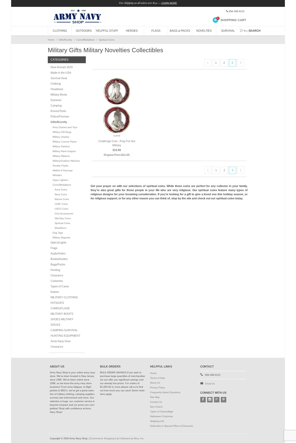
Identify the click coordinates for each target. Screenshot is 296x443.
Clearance (57, 275)
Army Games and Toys (65, 127)
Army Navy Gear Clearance (61, 344)
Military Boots (59, 94)
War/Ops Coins (63, 218)
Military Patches (61, 146)
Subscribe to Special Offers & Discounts (171, 426)
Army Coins (61, 189)
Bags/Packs (58, 264)
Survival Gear (59, 78)
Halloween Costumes (161, 416)
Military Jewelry (61, 136)
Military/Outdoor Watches (66, 160)
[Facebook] (203, 399)
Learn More (169, 3)
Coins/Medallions (85, 39)
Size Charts (156, 406)
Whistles (57, 175)
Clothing (60, 30)
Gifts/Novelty (65, 39)
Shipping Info (157, 421)
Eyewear (56, 100)
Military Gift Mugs (62, 132)
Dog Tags (58, 232)
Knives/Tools (58, 111)
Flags (156, 30)
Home (51, 39)
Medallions (60, 228)
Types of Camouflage (161, 411)
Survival (228, 30)
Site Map (155, 397)
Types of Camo (60, 286)
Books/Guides (59, 259)
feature (55, 291)
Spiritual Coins (62, 223)
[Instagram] (210, 399)
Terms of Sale (157, 378)
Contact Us (156, 402)
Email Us (210, 383)
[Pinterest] (223, 399)
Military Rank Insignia (64, 151)
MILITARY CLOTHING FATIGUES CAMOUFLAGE (64, 303)
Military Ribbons (61, 156)
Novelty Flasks (60, 165)
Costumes (57, 280)
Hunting (55, 270)
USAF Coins (61, 204)
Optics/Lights (58, 242)
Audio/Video (58, 253)
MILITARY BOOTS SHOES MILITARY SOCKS (62, 319)
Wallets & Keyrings (63, 170)
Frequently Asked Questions (165, 392)
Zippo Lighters (60, 180)
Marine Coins (62, 199)
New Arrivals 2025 (62, 67)
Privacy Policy (157, 387)
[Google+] (216, 399)
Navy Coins (61, 194)
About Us (155, 382)
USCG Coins (61, 208)
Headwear (57, 89)
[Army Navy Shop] (81, 16)
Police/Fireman (60, 116)
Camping (56, 105)
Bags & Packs (180, 30)
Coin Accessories (64, 213)
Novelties (204, 30)
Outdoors (84, 30)
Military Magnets (61, 237)
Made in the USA (61, 72)
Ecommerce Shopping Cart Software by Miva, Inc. (117, 438)
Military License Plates (65, 141)
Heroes (132, 30)
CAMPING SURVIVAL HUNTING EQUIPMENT (65, 333)
